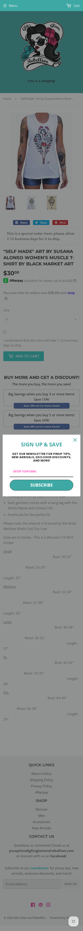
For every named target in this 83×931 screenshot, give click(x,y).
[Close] (75, 440)
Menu (13, 5)
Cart (76, 5)
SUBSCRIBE (41, 485)
